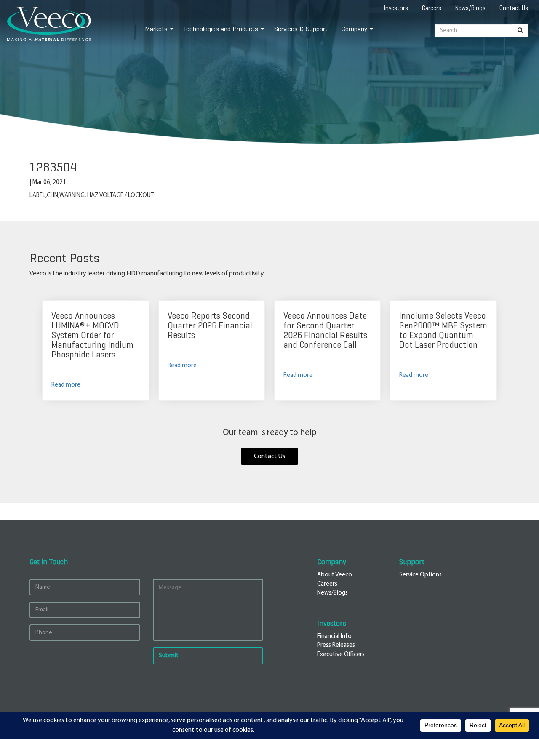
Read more (65, 385)
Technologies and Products (221, 29)
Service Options (420, 575)
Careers (431, 8)
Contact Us (513, 8)
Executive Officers (341, 654)
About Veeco (334, 575)
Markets (156, 29)
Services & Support (301, 29)
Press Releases (336, 645)
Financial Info (334, 636)
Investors (396, 8)
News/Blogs (470, 8)
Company (354, 29)
